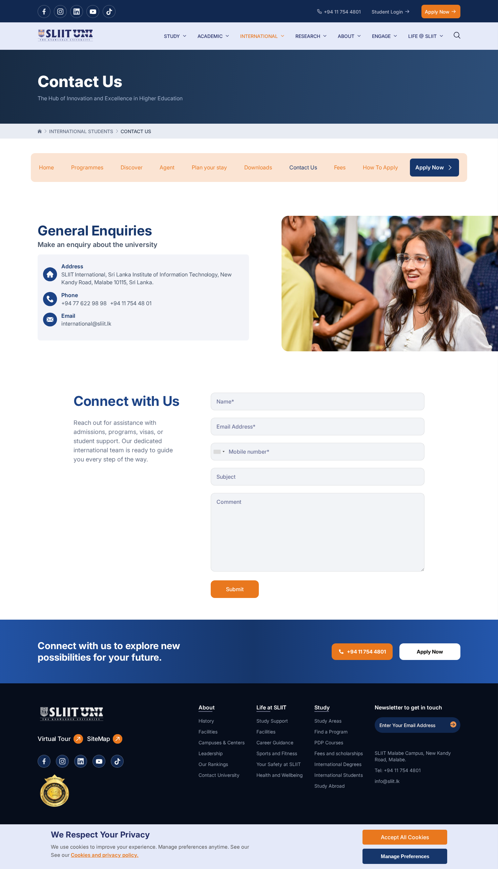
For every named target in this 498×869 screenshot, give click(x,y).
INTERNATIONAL (259, 36)
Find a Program (331, 731)
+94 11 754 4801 (366, 651)
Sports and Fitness (276, 753)
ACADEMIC (210, 36)
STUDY (172, 36)
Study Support (272, 721)
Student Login (387, 12)
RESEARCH (307, 36)
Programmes (87, 167)
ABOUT (346, 36)
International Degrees (337, 764)
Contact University (219, 775)
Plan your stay (209, 167)
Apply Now (437, 12)
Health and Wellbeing (279, 775)
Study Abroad (329, 786)
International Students (81, 131)
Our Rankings (213, 764)
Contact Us (136, 131)
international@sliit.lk (86, 323)
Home (46, 167)
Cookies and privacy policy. (105, 855)
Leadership (211, 753)
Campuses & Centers (222, 742)
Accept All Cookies (405, 837)
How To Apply (380, 167)
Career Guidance (274, 742)
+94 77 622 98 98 (84, 303)
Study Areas (327, 721)
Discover (132, 167)
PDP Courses (328, 742)
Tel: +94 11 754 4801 (398, 770)
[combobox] (219, 451)
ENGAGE (381, 36)
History (206, 721)
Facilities (208, 731)
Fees (340, 167)
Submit (235, 589)
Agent (167, 167)
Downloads (258, 167)
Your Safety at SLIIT (278, 764)
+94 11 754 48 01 (130, 303)
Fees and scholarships (338, 753)
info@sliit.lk (387, 781)
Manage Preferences (405, 856)
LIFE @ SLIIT (422, 36)
